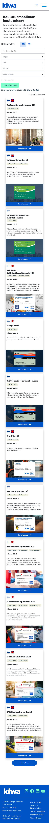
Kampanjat (8, 80)
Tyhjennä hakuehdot (10, 85)
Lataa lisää (24, 763)
